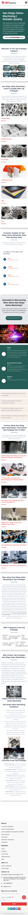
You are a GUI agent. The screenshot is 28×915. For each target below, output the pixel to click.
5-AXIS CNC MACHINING (18, 644)
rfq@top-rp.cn (7, 886)
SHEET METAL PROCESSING (7, 840)
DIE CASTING (4, 837)
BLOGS (3, 849)
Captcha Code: (7, 897)
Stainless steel (5, 118)
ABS (2, 200)
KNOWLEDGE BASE (5, 857)
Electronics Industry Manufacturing (6, 637)
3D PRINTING (4, 842)
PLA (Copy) (4, 159)
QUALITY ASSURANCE (6, 866)
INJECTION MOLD (17, 637)
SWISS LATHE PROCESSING (25, 637)
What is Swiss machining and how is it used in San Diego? (13, 395)
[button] (24, 897)
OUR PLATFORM (5, 868)
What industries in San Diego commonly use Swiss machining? (13, 417)
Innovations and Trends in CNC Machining (13, 565)
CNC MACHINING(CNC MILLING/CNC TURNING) (12, 832)
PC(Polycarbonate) (6, 180)
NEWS (2, 859)
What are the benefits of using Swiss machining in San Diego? (11, 402)
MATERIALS (4, 851)
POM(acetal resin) (6, 139)
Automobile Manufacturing (12, 637)
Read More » (4, 120)
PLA (2, 221)
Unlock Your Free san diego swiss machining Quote (14, 37)
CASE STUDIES (4, 854)
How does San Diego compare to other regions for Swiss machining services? (12, 409)
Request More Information (14, 318)
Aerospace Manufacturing (18, 613)
